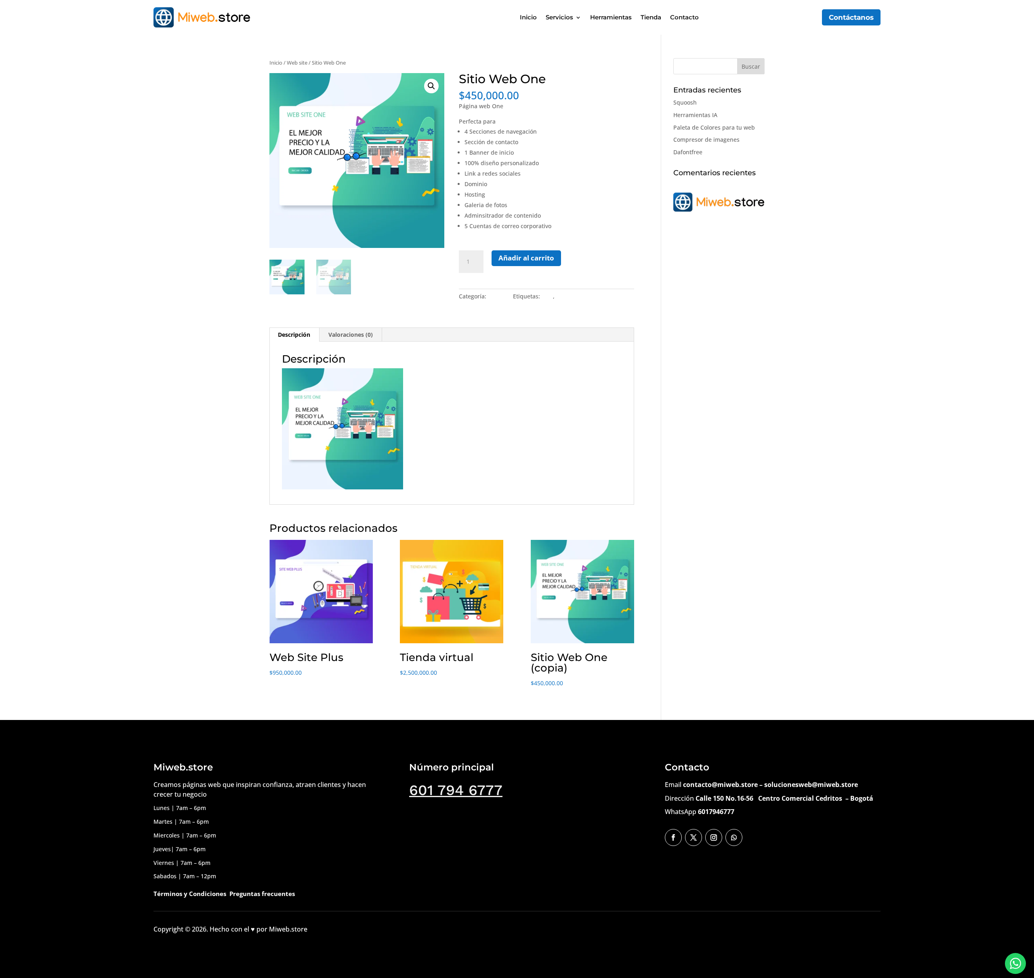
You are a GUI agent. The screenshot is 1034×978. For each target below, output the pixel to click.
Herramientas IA (695, 115)
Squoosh (685, 102)
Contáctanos (851, 17)
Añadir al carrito (526, 257)
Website (567, 296)
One (547, 296)
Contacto (684, 17)
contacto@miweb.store (720, 784)
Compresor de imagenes (706, 139)
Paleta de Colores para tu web (714, 127)
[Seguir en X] (693, 837)
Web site (297, 62)
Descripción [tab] (294, 334)
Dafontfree (687, 152)
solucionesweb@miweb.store (811, 784)
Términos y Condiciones (189, 894)
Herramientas (611, 17)
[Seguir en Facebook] (673, 837)
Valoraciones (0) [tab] (350, 334)
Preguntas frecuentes (262, 894)
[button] (431, 86)
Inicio (528, 17)
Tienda (651, 17)
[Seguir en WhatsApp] (733, 837)
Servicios (559, 17)
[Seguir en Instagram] (713, 837)
